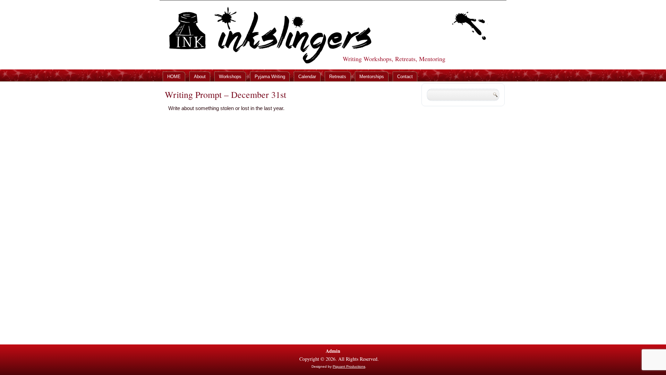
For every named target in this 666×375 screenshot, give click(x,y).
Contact (405, 76)
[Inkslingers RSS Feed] (165, 360)
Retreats (337, 76)
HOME (174, 76)
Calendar (307, 76)
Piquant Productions (349, 366)
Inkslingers (323, 22)
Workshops (230, 76)
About (200, 76)
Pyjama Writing (270, 76)
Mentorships (371, 76)
